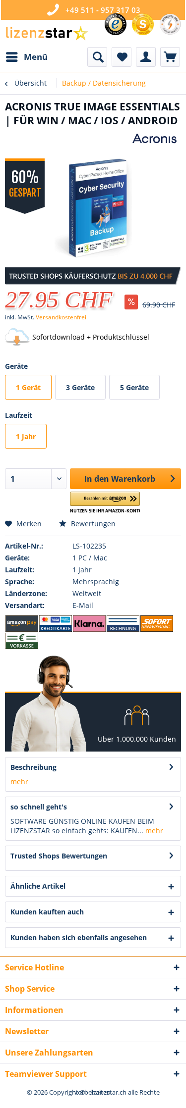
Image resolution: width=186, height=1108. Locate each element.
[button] (105, 503)
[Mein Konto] (146, 57)
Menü (36, 56)
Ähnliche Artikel (37, 886)
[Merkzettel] (121, 57)
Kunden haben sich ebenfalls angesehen (78, 937)
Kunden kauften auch (47, 911)
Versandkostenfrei (61, 317)
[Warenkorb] (170, 57)
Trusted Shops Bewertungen (58, 855)
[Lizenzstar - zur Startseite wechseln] (46, 33)
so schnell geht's (38, 806)
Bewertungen (92, 523)
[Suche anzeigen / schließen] (97, 57)
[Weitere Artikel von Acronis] (156, 138)
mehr (19, 781)
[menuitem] (26, 57)
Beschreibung (33, 767)
